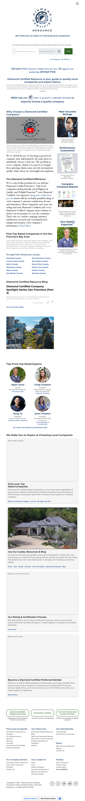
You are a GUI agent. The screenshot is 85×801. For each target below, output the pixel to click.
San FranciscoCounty (41, 258)
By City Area (65, 59)
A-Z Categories (55, 59)
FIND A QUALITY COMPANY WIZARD (52, 98)
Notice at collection (31, 798)
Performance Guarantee (65, 734)
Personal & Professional (40, 769)
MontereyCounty (13, 267)
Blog (64, 566)
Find (68, 51)
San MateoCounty (40, 261)
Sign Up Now (13, 695)
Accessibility (62, 769)
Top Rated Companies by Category (15, 733)
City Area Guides (38, 566)
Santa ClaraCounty (40, 264)
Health (20, 566)
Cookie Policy (61, 767)
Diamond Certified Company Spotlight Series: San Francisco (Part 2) (29, 289)
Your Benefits (61, 732)
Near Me (9, 739)
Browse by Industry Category (18, 501)
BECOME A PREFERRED (18, 713)
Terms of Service (62, 763)
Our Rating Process (13, 736)
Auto (15, 566)
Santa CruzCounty (40, 267)
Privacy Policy (61, 765)
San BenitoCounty (14, 273)
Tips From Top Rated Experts (42, 736)
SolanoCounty (38, 270)
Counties (9, 743)
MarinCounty (12, 264)
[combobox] (25, 51)
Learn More (12, 629)
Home (10, 566)
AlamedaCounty (13, 258)
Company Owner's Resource (17, 763)
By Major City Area (44, 501)
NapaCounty (12, 270)
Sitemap (9, 741)
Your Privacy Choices (48, 798)
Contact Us (60, 751)
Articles (34, 745)
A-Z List (33, 501)
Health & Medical (37, 767)
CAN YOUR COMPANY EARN (67, 713)
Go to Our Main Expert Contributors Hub (30, 427)
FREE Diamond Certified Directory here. (40, 69)
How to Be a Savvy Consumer (42, 739)
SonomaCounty (39, 273)
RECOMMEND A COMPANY (42, 713)
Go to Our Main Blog (14, 307)
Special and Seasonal (53, 566)
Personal (28, 566)
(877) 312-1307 (28, 787)
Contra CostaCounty (15, 261)
